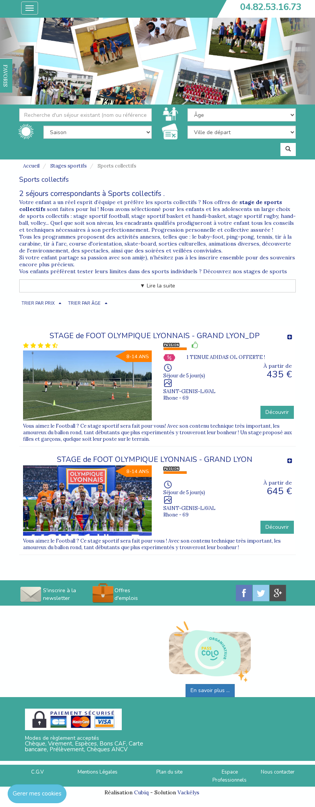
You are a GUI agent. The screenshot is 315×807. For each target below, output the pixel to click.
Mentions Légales (98, 772)
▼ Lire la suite (157, 285)
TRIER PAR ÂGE (84, 303)
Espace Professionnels (229, 776)
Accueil (31, 166)
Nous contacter (278, 772)
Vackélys (188, 792)
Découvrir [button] (277, 412)
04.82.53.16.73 (271, 7)
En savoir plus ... (210, 690)
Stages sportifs (68, 166)
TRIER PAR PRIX (38, 303)
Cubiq (141, 792)
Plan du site (169, 772)
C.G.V (37, 772)
